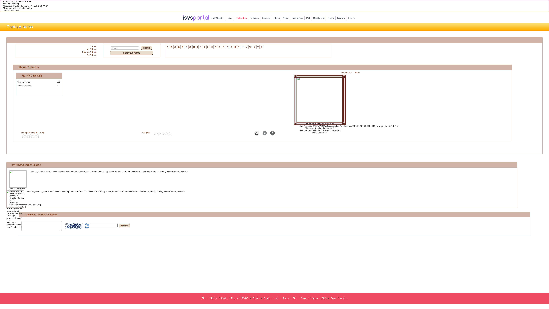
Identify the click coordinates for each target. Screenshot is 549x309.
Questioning (318, 18)
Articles (343, 298)
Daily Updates (217, 18)
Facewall (266, 18)
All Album (91, 55)
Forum (331, 18)
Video (285, 18)
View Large (346, 73)
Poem (286, 298)
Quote (333, 298)
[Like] (256, 135)
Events (234, 298)
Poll (308, 18)
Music (277, 18)
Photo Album (241, 18)
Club (295, 298)
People (267, 298)
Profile (224, 298)
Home (93, 46)
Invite (276, 298)
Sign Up (341, 18)
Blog (204, 298)
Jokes (315, 298)
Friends (256, 298)
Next (357, 73)
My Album (91, 49)
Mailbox (213, 298)
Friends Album (89, 52)
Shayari (304, 298)
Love (230, 18)
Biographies (297, 18)
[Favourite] (264, 135)
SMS (324, 298)
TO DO (245, 298)
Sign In (351, 18)
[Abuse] (272, 135)
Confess (255, 18)
